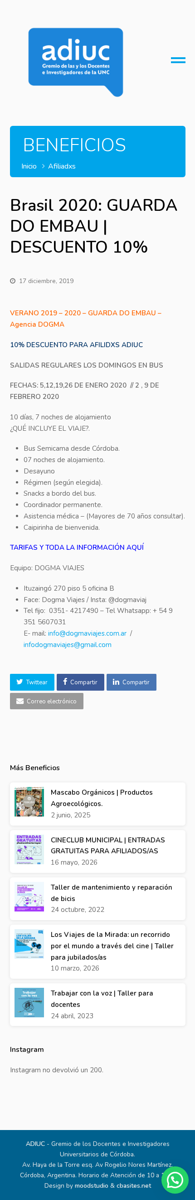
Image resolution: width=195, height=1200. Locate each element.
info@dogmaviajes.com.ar (87, 633)
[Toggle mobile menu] (178, 63)
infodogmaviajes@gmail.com (68, 644)
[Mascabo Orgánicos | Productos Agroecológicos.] (29, 802)
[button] (32, 682)
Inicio (29, 166)
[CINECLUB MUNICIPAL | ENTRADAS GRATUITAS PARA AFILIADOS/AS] (29, 849)
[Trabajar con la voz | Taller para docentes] (29, 1002)
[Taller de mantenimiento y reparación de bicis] (29, 896)
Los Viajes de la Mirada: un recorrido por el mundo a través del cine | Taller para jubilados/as (112, 946)
